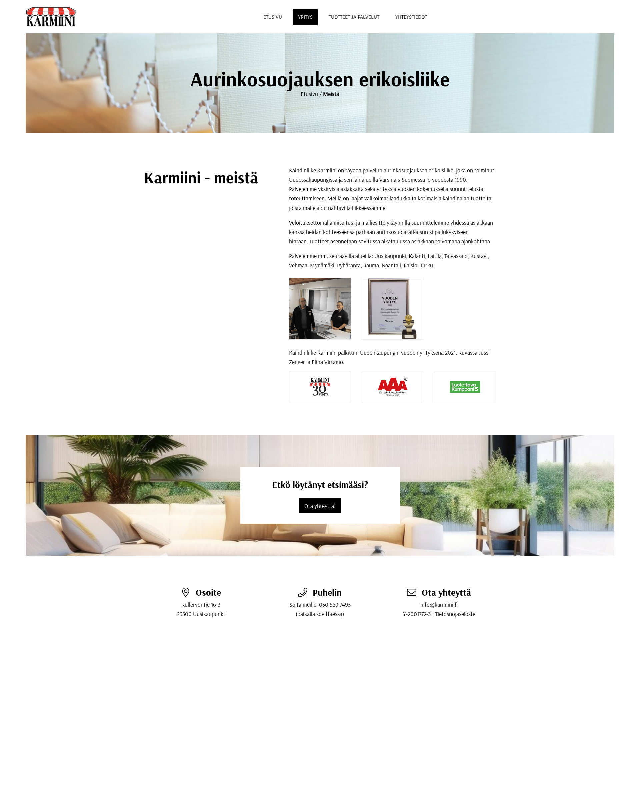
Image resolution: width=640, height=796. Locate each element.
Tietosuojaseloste (455, 613)
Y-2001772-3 (417, 613)
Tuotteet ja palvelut (354, 16)
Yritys (305, 16)
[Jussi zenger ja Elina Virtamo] (320, 308)
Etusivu (272, 16)
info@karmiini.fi (439, 604)
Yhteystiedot (411, 16)
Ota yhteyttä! (320, 505)
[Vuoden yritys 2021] (392, 308)
